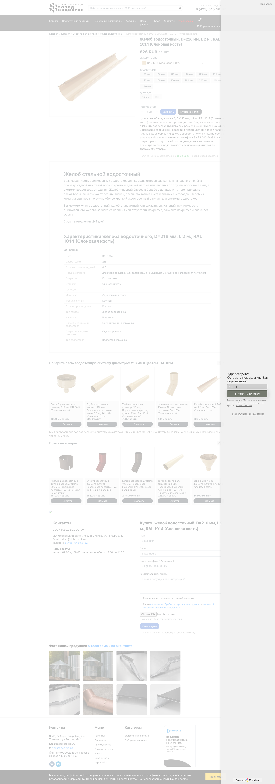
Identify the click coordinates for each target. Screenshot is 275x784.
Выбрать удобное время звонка (248, 413)
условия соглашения (244, 406)
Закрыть (265, 3)
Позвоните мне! (247, 394)
